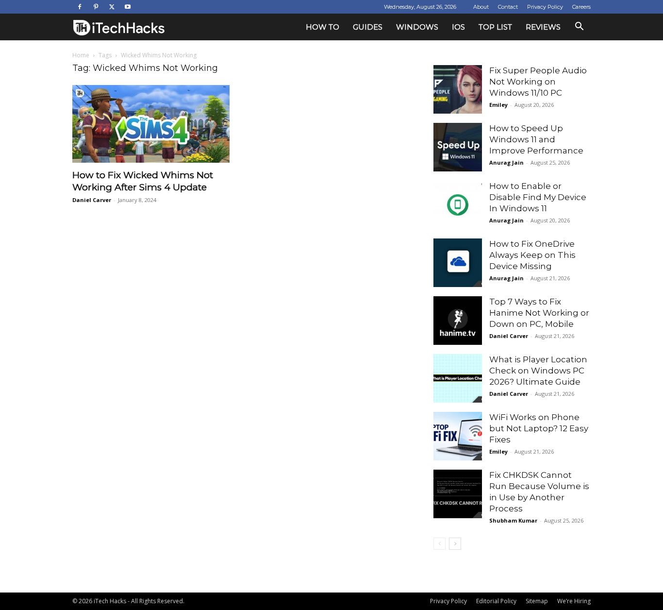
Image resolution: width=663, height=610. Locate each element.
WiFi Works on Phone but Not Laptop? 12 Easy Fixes (538, 428)
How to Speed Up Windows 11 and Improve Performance (536, 139)
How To (322, 27)
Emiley (498, 104)
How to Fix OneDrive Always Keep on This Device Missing (532, 255)
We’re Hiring (574, 601)
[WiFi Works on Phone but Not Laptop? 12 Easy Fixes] (457, 436)
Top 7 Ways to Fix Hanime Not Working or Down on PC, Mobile (539, 313)
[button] (579, 27)
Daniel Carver (91, 199)
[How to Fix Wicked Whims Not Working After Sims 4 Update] (151, 124)
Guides (367, 27)
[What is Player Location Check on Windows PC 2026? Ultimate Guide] (457, 378)
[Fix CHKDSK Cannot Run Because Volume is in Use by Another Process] (457, 494)
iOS (458, 27)
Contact (508, 6)
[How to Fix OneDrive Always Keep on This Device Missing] (457, 262)
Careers (581, 6)
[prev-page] (439, 544)
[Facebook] (79, 7)
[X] (111, 7)
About (481, 6)
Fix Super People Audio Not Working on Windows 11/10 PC (538, 82)
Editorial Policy (496, 601)
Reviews (543, 27)
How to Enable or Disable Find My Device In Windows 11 (537, 197)
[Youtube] (127, 7)
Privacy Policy (545, 6)
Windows (417, 27)
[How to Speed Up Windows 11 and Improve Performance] (457, 147)
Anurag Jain (506, 162)
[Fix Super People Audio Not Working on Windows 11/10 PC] (457, 89)
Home (80, 55)
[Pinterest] (95, 7)
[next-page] (455, 544)
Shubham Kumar (513, 520)
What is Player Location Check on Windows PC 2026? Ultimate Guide (538, 371)
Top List (495, 27)
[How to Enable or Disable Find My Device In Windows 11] (457, 205)
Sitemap (537, 601)
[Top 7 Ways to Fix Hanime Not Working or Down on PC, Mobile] (457, 320)
